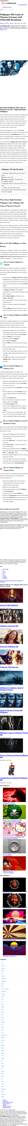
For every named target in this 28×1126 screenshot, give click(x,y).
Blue (2, 986)
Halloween (3, 1035)
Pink (2, 1068)
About (4, 1099)
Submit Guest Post (7, 7)
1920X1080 (5, 569)
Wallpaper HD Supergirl (9, 667)
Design (2, 1006)
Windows (3, 1094)
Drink (2, 1009)
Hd (3, 573)
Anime (2, 971)
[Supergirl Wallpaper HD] (11, 643)
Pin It (22, 580)
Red (2, 1078)
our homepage (3, 160)
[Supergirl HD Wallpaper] (11, 602)
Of (3, 574)
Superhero (3, 1089)
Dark (2, 1004)
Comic (2, 996)
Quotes (2, 1076)
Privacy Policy (6, 1103)
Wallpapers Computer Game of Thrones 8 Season (11, 689)
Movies (11, 23)
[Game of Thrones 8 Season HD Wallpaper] (11, 707)
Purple (2, 1073)
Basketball (3, 981)
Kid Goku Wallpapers (9, 872)
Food (2, 1019)
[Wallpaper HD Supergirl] (11, 664)
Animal (2, 968)
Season (2, 1081)
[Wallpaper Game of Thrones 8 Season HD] (11, 729)
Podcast (3, 1071)
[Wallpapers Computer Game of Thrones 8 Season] (11, 684)
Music (2, 1055)
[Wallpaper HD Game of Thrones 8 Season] (14, 68)
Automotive (3, 978)
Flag (2, 1014)
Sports (2, 1086)
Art (2, 973)
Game (4, 571)
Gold (2, 1030)
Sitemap (5, 1105)
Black (2, 983)
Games (2, 1027)
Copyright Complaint (7, 1102)
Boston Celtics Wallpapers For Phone (12, 821)
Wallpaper (5, 578)
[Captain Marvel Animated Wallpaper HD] (11, 774)
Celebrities (3, 991)
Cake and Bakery (5, 989)
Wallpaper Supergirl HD (9, 626)
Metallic (3, 1045)
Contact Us (5, 1101)
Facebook (5, 580)
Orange (2, 1066)
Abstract (3, 965)
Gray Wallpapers (8, 855)
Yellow (2, 1096)
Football (3, 1022)
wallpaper (15, 130)
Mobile (2, 1048)
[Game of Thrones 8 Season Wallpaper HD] (11, 752)
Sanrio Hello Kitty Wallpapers (11, 838)
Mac (2, 1042)
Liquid (2, 1040)
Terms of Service (7, 1107)
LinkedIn (19, 580)
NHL (2, 1063)
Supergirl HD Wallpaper (9, 605)
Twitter (1, 580)
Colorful (3, 994)
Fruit (2, 1024)
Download (2, 582)
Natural (2, 1058)
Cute (2, 1001)
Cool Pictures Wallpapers (10, 804)
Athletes (3, 976)
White (2, 1091)
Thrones (5, 577)
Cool (2, 999)
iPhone (2, 1037)
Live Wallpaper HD (22, 4)
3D (2, 963)
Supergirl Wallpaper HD (9, 646)
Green (2, 1032)
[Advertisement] (14, 45)
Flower (2, 1017)
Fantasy (3, 1012)
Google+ (15, 580)
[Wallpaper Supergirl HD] (11, 622)
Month (2, 1050)
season (4, 575)
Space (2, 1084)
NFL (2, 1060)
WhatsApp (10, 580)
